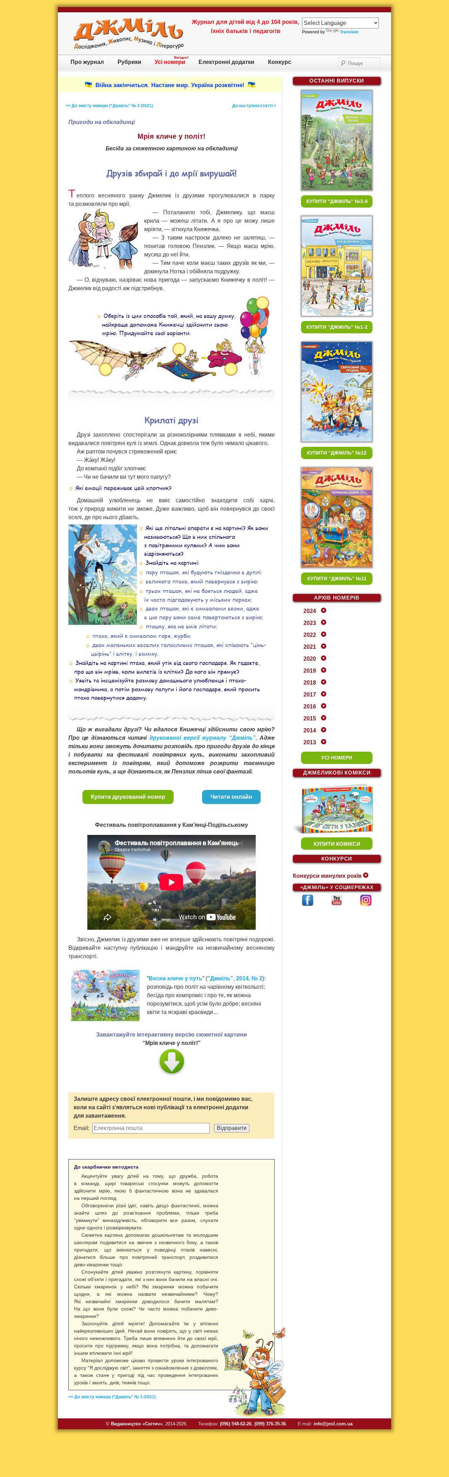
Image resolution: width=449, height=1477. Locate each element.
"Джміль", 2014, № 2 (234, 978)
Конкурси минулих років (327, 876)
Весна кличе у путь (175, 978)
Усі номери (170, 62)
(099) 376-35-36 (270, 1423)
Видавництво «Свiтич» (136, 1423)
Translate (349, 32)
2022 (309, 635)
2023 (309, 623)
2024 (309, 611)
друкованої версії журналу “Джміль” (202, 738)
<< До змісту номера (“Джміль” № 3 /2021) (109, 105)
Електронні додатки (226, 62)
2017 (309, 695)
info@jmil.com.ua (333, 1423)
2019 (309, 671)
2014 (309, 730)
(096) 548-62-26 (236, 1423)
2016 (309, 707)
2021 (309, 647)
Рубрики (129, 62)
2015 (309, 718)
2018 (309, 683)
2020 (309, 659)
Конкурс (279, 62)
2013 (309, 742)
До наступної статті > (254, 105)
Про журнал (87, 62)
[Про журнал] (128, 48)
